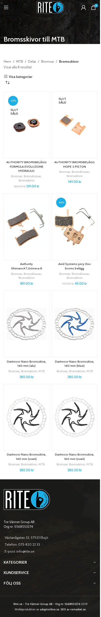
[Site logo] (50, 7)
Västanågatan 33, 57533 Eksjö (26, 537)
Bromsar (47, 61)
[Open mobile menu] (6, 7)
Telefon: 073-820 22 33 (22, 544)
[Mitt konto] (83, 7)
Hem (7, 61)
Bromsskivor (27, 180)
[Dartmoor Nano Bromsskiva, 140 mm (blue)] (74, 324)
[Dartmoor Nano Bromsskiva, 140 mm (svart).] (26, 417)
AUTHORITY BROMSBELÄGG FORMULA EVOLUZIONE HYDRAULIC (26, 166)
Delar (32, 61)
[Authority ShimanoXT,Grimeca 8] (26, 226)
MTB (19, 61)
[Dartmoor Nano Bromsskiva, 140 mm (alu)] (26, 324)
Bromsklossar (32, 176)
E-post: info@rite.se (19, 551)
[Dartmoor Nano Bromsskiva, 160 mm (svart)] (74, 417)
